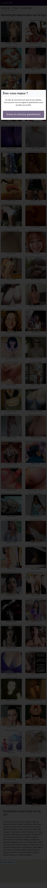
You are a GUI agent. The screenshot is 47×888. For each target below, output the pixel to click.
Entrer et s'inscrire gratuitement (23, 114)
